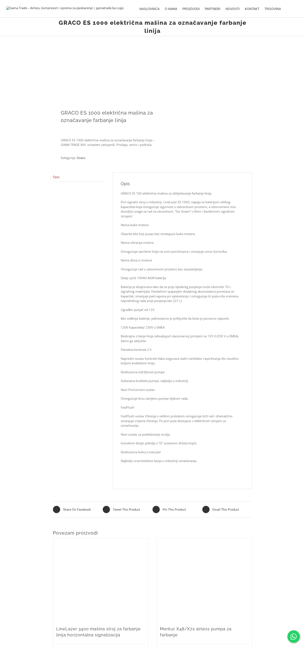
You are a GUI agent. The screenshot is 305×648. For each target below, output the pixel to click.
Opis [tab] (56, 177)
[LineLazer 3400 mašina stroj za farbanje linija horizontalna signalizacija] (100, 580)
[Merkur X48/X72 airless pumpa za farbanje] (204, 580)
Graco (81, 158)
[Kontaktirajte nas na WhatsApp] (293, 636)
